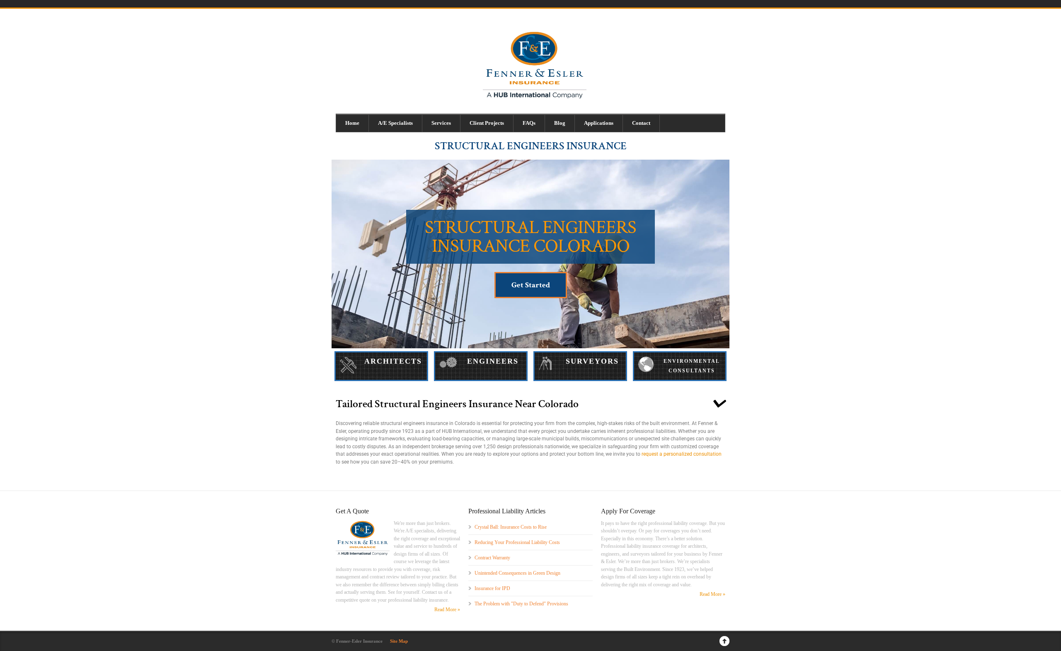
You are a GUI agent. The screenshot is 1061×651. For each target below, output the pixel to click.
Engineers (492, 361)
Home (352, 123)
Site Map (399, 641)
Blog (559, 123)
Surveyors (592, 361)
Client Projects (487, 123)
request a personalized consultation (682, 454)
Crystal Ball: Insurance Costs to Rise (511, 527)
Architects (393, 361)
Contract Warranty (492, 558)
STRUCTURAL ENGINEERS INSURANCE (531, 146)
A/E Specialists (395, 123)
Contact (641, 123)
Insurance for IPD (492, 588)
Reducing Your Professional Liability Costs (517, 542)
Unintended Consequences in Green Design (517, 573)
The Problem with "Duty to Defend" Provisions (521, 604)
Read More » (447, 609)
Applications (598, 123)
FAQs (529, 123)
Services (441, 123)
